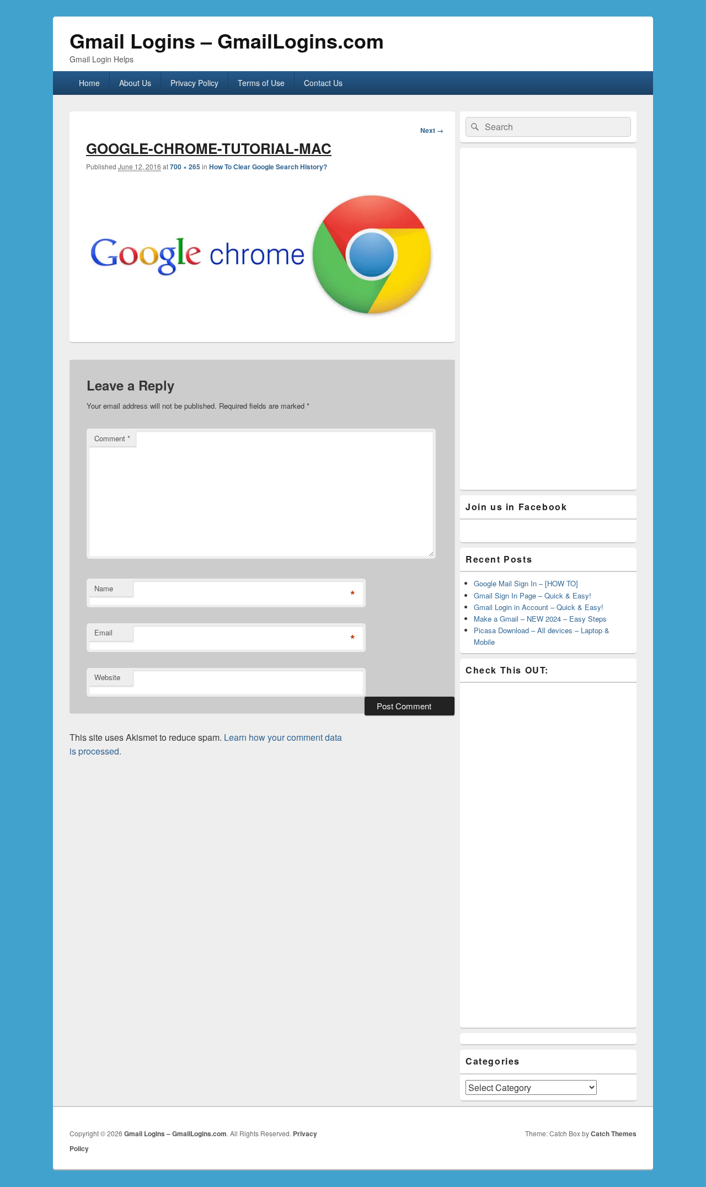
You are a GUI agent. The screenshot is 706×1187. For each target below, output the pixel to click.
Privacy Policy (194, 82)
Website (107, 677)
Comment (112, 438)
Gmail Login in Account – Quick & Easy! (538, 607)
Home (89, 82)
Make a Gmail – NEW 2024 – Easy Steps (540, 618)
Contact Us (323, 82)
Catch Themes (614, 1133)
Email (103, 632)
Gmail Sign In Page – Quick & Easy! (532, 595)
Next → (431, 130)
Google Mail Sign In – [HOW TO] (526, 583)
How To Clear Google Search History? (268, 167)
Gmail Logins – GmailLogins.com (226, 40)
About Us (135, 82)
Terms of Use (261, 82)
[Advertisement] (548, 318)
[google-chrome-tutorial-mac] (262, 318)
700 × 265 (185, 167)
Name (103, 588)
